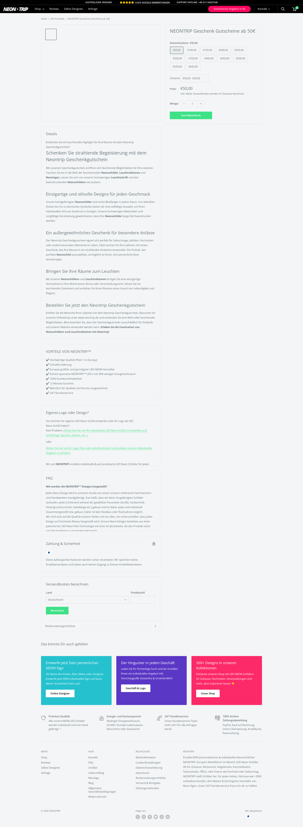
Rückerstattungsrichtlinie (60, 626)
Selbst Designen (73, 9)
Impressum (142, 773)
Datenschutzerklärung (149, 767)
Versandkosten (201, 93)
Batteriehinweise (146, 757)
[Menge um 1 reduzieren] (184, 103)
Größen (93, 767)
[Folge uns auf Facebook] (138, 817)
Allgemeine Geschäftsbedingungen (102, 789)
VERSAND (107, 2)
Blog (91, 783)
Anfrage (92, 9)
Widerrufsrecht (97, 796)
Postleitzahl (138, 592)
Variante (175, 78)
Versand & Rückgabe (148, 783)
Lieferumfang (96, 773)
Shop (38, 9)
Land (49, 592)
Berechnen (57, 610)
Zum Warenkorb (191, 115)
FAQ (90, 762)
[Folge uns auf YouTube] (156, 817)
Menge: (174, 103)
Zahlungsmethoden (147, 788)
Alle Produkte (57, 18)
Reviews (54, 9)
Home (44, 18)
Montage (93, 778)
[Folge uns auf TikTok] (162, 817)
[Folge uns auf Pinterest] (150, 817)
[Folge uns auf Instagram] (144, 817)
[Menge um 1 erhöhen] (200, 103)
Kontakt (93, 757)
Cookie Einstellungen (148, 762)
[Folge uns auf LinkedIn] (168, 817)
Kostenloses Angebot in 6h (229, 9)
